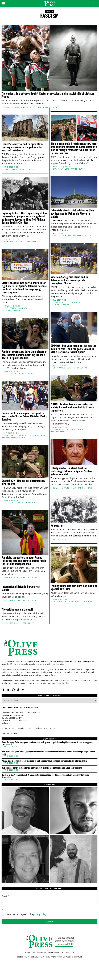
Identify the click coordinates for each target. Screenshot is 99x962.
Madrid (62, 236)
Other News (86, 602)
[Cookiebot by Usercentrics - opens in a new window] (84, 451)
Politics (55, 107)
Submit (49, 921)
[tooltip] (4, 690)
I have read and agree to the (25, 914)
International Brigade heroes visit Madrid (21, 588)
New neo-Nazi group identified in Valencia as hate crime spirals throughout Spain (69, 280)
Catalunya (58, 169)
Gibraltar (8, 242)
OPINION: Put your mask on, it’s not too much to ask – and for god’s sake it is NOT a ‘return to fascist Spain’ (73, 348)
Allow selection (49, 508)
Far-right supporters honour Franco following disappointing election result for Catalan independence (24, 560)
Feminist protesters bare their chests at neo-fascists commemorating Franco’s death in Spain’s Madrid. (24, 354)
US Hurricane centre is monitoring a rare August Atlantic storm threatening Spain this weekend (42, 768)
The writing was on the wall (17, 609)
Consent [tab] (17, 458)
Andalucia (26, 107)
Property (32, 169)
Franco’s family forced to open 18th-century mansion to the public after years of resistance (22, 147)
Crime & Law (58, 302)
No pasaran (57, 525)
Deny (18, 508)
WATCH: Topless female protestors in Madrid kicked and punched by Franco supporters (72, 407)
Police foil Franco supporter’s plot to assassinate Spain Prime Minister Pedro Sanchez (24, 416)
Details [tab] (49, 458)
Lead (47, 107)
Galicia (7, 169)
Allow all (80, 508)
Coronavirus (59, 368)
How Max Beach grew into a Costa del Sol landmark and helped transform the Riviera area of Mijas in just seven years (48, 752)
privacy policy (39, 914)
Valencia (76, 302)
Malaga (37, 242)
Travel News (77, 169)
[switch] (37, 495)
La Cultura (38, 107)
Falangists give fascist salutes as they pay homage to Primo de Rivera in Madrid (72, 213)
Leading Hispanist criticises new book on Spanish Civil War (74, 587)
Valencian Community (61, 304)
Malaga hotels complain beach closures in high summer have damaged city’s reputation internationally (44, 761)
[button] (94, 700)
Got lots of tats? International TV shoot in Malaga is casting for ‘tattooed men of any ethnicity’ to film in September (45, 776)
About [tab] (82, 458)
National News (75, 236)
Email (5, 896)
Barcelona (9, 435)
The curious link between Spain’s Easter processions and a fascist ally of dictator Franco (47, 95)
